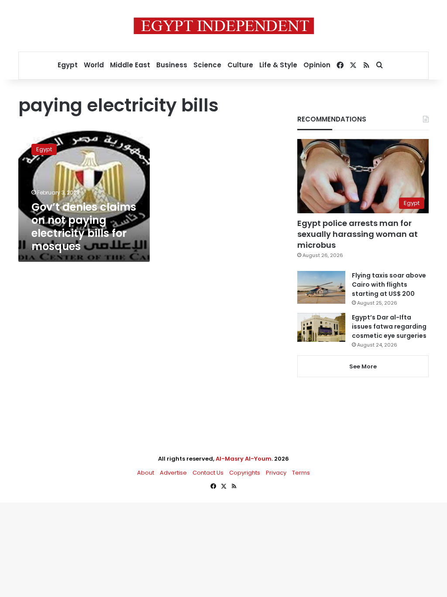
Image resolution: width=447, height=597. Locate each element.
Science (207, 64)
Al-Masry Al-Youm (244, 459)
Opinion (316, 64)
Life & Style (278, 64)
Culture (240, 64)
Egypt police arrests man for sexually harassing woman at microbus (357, 234)
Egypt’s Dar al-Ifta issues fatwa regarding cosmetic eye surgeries (389, 326)
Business (171, 64)
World (94, 64)
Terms (301, 473)
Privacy (276, 473)
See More (363, 366)
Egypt (68, 64)
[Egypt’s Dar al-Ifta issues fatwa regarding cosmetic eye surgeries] (321, 327)
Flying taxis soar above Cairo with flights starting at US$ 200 (389, 284)
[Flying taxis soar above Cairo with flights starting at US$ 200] (321, 287)
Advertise (173, 473)
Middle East (130, 64)
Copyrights (244, 473)
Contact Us (208, 473)
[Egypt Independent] (224, 25)
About (145, 473)
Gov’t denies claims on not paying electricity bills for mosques (83, 226)
